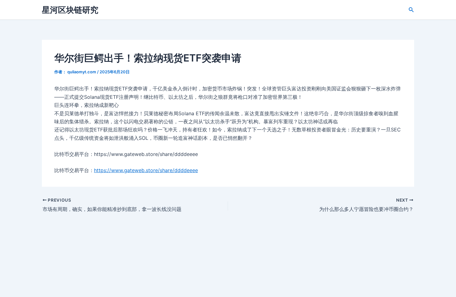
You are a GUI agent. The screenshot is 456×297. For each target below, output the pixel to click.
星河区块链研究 (70, 10)
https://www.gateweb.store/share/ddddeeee (146, 170)
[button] (411, 10)
